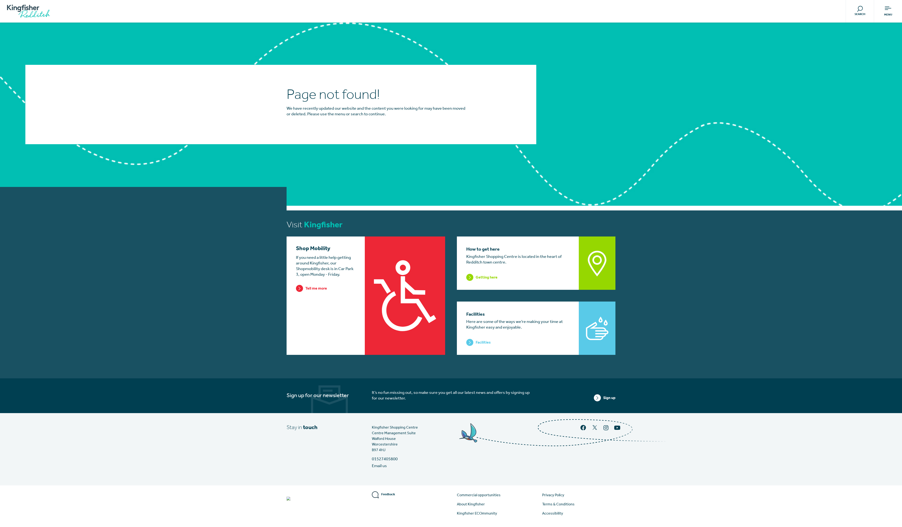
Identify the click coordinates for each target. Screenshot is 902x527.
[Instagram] (606, 428)
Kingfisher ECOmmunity (477, 513)
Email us (379, 466)
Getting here (487, 277)
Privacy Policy (553, 495)
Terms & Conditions (558, 504)
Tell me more (316, 289)
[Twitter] (595, 429)
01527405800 (385, 459)
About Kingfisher (471, 504)
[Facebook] (583, 428)
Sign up (609, 398)
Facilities (483, 343)
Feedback (388, 494)
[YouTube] (617, 428)
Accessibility (552, 513)
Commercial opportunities (479, 495)
